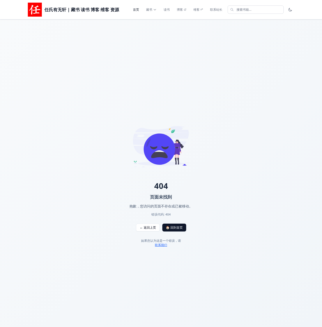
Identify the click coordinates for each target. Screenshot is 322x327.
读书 (167, 9)
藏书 (149, 9)
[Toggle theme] (290, 10)
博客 (180, 9)
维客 (196, 9)
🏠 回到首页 (174, 227)
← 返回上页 (148, 227)
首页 (136, 9)
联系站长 (216, 9)
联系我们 (161, 245)
